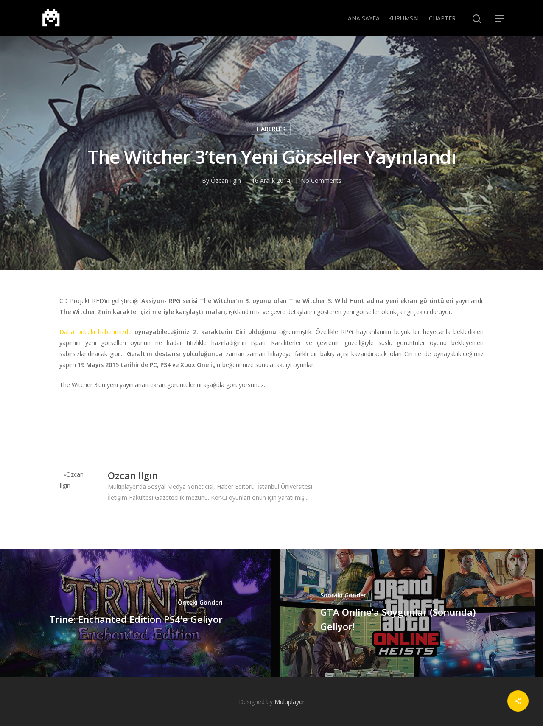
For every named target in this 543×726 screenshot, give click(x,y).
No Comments (321, 181)
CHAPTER (442, 18)
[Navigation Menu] (500, 18)
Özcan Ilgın (226, 181)
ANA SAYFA (364, 18)
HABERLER (271, 129)
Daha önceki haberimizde (95, 332)
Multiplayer (289, 702)
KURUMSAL (404, 18)
